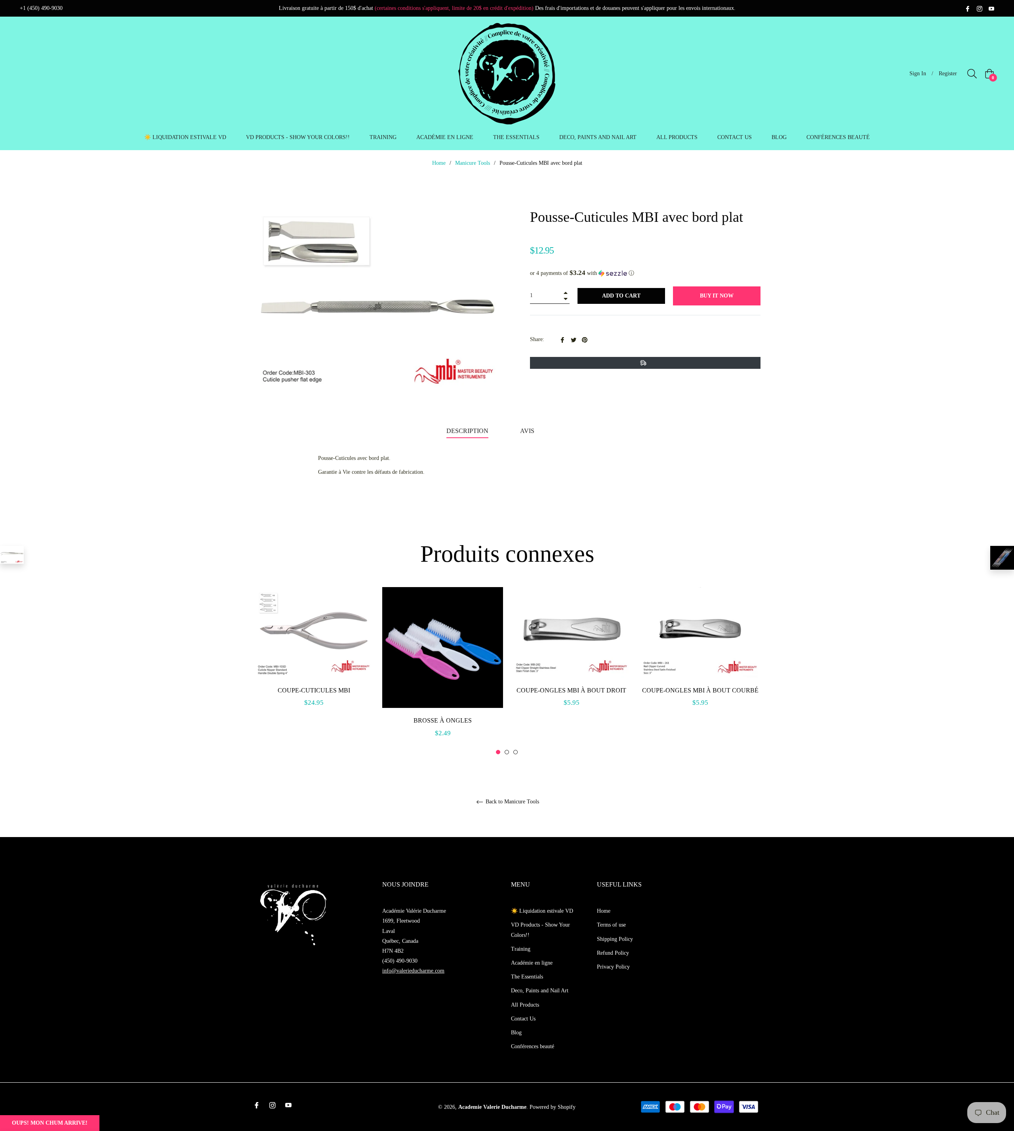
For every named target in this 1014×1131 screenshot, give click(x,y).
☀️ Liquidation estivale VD (542, 911)
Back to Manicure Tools (511, 802)
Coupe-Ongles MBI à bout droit (571, 690)
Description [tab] (467, 430)
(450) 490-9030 (399, 961)
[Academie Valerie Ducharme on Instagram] (979, 8)
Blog (516, 1033)
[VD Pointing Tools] (1002, 558)
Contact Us (523, 1019)
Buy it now (717, 296)
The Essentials (527, 977)
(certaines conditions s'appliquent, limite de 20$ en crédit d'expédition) (454, 8)
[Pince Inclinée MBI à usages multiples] (12, 555)
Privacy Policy (613, 967)
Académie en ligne (532, 963)
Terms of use (611, 925)
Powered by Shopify (553, 1107)
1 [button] (498, 752)
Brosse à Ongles (443, 720)
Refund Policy (613, 953)
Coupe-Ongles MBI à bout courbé (700, 690)
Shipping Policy (615, 939)
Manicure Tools (472, 163)
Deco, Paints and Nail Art (539, 991)
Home (439, 163)
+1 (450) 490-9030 (41, 8)
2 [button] (507, 752)
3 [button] (515, 752)
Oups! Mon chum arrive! (50, 1123)
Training (520, 949)
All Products (525, 1005)
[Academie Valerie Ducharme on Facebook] (967, 8)
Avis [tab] (528, 430)
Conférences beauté (532, 1046)
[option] (314, 656)
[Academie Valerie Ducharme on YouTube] (991, 8)
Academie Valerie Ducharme (492, 1107)
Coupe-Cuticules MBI (314, 690)
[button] (645, 273)
